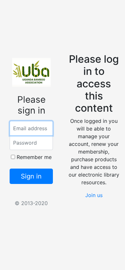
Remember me (33, 157)
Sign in (31, 176)
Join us (94, 195)
